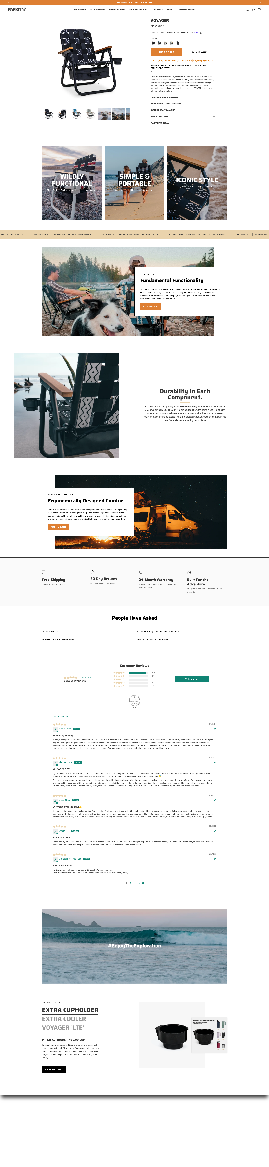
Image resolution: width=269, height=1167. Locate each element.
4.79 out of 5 (84, 677)
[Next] (260, 2)
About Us (46, 1126)
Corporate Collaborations (53, 1118)
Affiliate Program (87, 1122)
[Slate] (153, 43)
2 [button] (131, 883)
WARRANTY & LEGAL (160, 123)
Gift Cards (46, 1131)
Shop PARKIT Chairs (51, 1110)
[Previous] (9, 2)
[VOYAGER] (48, 114)
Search (45, 1135)
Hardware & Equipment (90, 1131)
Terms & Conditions (88, 1135)
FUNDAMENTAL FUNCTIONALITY (164, 97)
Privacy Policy (86, 1139)
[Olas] (171, 43)
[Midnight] (178, 43)
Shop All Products (50, 1114)
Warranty (84, 1114)
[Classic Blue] (159, 43)
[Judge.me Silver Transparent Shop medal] (134, 700)
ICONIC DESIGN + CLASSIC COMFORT (166, 103)
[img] (59, 724)
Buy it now (199, 52)
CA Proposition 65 (88, 1143)
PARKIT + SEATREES (159, 116)
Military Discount (87, 1126)
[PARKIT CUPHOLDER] (172, 1035)
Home (44, 1106)
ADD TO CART (151, 306)
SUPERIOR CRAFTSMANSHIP (163, 110)
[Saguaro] (165, 43)
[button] (80, 9)
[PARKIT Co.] (17, 9)
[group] (134, 2)
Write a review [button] (192, 679)
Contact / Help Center (89, 1106)
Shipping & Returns (88, 1118)
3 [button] (135, 883)
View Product (54, 1069)
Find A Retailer (86, 1110)
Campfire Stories (49, 1122)
